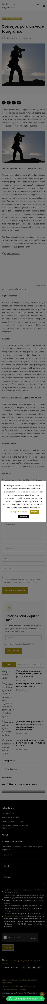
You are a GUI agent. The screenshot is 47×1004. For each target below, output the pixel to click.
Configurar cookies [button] (18, 511)
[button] (25, 998)
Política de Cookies (31, 507)
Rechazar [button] (23, 516)
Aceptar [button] (34, 512)
